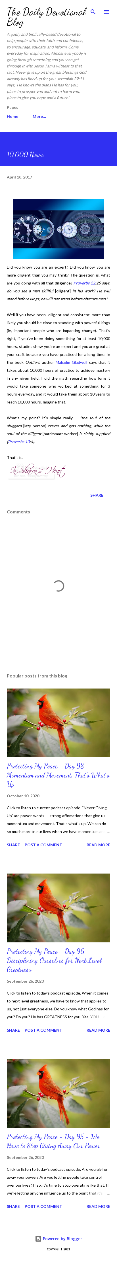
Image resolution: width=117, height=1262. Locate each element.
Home (12, 116)
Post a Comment (43, 844)
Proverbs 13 (19, 441)
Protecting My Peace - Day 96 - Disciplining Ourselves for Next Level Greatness (54, 960)
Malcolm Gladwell (71, 362)
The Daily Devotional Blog (46, 17)
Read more (98, 844)
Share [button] (96, 495)
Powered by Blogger (62, 1238)
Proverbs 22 (84, 283)
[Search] (93, 10)
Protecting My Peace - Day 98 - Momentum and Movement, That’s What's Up (58, 775)
